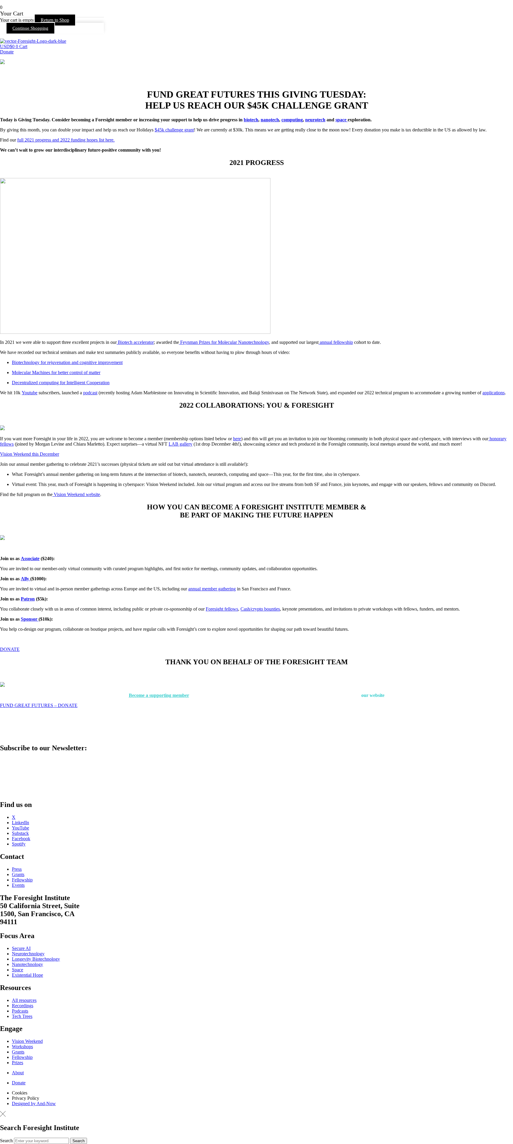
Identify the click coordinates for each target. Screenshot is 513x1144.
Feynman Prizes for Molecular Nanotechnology (224, 342)
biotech (251, 119)
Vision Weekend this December (29, 454)
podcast (90, 392)
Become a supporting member (159, 695)
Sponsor (30, 619)
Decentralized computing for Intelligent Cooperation (61, 382)
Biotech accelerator (135, 342)
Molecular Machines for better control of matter (56, 372)
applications (493, 392)
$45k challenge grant (174, 129)
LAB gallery (180, 444)
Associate (30, 558)
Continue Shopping (30, 28)
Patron (28, 598)
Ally (25, 578)
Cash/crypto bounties (260, 608)
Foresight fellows (222, 608)
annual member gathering (212, 588)
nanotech (270, 119)
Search (6, 1140)
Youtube (29, 392)
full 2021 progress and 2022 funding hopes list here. (66, 139)
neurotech (315, 119)
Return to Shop (55, 20)
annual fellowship (336, 342)
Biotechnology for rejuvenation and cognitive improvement (67, 362)
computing (292, 119)
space (341, 119)
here (237, 438)
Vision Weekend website (76, 494)
